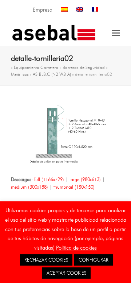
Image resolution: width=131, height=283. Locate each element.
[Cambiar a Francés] (95, 10)
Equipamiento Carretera (36, 67)
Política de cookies (76, 248)
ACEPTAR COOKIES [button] (66, 273)
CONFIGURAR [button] (93, 260)
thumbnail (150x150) (74, 187)
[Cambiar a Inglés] (79, 10)
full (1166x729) (49, 179)
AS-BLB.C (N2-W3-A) (52, 74)
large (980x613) (85, 179)
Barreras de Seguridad (84, 67)
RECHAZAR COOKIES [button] (46, 260)
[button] (116, 33)
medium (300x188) (29, 187)
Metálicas (20, 74)
